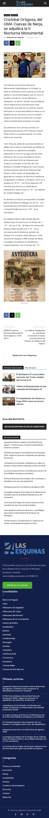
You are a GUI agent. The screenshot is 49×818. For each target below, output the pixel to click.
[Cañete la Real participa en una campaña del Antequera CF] (9, 389)
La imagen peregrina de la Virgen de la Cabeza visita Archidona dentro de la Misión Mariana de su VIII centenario (24, 494)
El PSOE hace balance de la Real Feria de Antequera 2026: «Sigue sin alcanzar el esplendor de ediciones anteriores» (24, 455)
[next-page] (8, 410)
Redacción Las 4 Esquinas (15, 37)
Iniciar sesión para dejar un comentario (24, 427)
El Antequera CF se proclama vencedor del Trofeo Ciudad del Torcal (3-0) (30, 377)
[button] (4, 3)
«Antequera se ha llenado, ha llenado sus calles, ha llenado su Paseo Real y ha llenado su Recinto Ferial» (25, 464)
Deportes (20, 9)
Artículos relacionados (13, 368)
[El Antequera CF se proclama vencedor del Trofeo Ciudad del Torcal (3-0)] (9, 377)
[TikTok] (27, 814)
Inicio (4, 9)
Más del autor (30, 368)
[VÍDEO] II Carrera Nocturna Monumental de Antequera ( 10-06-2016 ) (13, 334)
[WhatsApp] (17, 43)
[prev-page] (4, 410)
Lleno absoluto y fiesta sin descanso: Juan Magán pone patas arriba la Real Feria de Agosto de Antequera (24, 513)
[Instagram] (21, 814)
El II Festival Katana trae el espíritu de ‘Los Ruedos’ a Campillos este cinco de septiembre (25, 480)
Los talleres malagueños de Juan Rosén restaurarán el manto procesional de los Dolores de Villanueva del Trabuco (35, 337)
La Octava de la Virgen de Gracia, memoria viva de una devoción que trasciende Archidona (24, 504)
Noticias (11, 9)
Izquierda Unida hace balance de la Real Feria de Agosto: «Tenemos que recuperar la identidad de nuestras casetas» (23, 445)
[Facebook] (6, 43)
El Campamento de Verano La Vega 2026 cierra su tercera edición (30, 401)
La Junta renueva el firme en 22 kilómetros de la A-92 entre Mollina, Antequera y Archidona (25, 472)
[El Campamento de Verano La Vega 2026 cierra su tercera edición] (9, 401)
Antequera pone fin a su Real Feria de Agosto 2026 (24, 487)
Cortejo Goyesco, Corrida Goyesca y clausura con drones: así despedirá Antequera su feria (23, 522)
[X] (12, 43)
